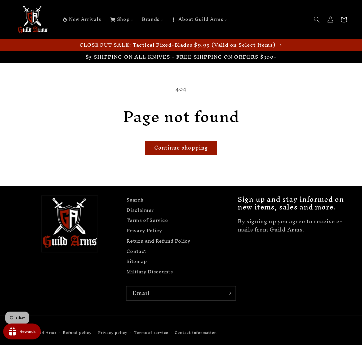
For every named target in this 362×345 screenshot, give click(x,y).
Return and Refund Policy (158, 241)
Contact (136, 251)
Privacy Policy (144, 230)
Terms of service (151, 332)
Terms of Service (147, 220)
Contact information (196, 332)
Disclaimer (140, 210)
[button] (317, 19)
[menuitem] (81, 19)
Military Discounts (149, 272)
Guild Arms (44, 332)
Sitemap (136, 261)
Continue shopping (181, 148)
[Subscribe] (229, 293)
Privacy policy (112, 332)
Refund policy (77, 332)
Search (134, 200)
